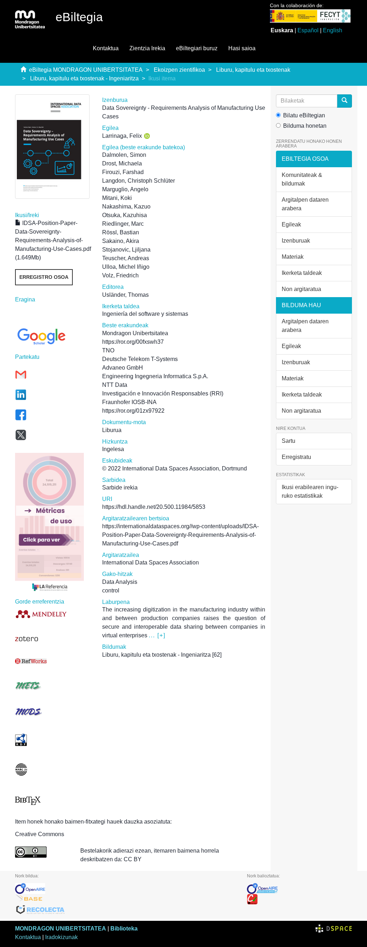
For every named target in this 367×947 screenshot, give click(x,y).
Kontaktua (106, 48)
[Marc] (53, 769)
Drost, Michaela (122, 163)
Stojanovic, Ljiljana (126, 250)
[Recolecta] (125, 910)
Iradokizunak (61, 937)
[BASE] (125, 899)
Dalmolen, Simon (124, 155)
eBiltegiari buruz (197, 48)
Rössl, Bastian (120, 232)
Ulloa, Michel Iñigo (125, 267)
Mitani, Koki (117, 198)
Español (308, 30)
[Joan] (344, 101)
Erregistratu (296, 457)
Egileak (291, 224)
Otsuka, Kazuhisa (124, 215)
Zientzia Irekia (147, 48)
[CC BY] (42, 852)
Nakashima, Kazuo (126, 206)
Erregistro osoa (43, 277)
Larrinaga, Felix (122, 136)
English (332, 30)
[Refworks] (53, 661)
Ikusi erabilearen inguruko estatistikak (310, 491)
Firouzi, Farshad (123, 172)
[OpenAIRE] (125, 888)
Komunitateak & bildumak (302, 179)
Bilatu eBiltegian (304, 115)
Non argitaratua (301, 289)
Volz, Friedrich (120, 275)
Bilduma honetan (305, 126)
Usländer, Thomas (125, 295)
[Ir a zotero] (53, 638)
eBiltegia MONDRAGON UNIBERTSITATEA (86, 70)
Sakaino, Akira (120, 241)
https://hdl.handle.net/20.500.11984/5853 (153, 507)
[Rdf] (53, 739)
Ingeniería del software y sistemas (145, 314)
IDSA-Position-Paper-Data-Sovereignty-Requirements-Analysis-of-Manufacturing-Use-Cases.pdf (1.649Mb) (53, 240)
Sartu (288, 441)
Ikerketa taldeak (302, 273)
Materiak (293, 257)
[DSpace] (333, 928)
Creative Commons (39, 834)
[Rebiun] (299, 899)
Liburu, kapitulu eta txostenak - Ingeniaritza (84, 78)
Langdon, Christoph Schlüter (138, 181)
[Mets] (53, 685)
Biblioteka (124, 928)
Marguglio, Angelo (125, 189)
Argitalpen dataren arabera (305, 204)
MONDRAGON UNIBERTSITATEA (60, 928)
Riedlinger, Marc (123, 224)
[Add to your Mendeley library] (53, 614)
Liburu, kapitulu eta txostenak (253, 70)
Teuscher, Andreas (125, 258)
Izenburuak (296, 241)
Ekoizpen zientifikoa (179, 70)
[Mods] (53, 711)
